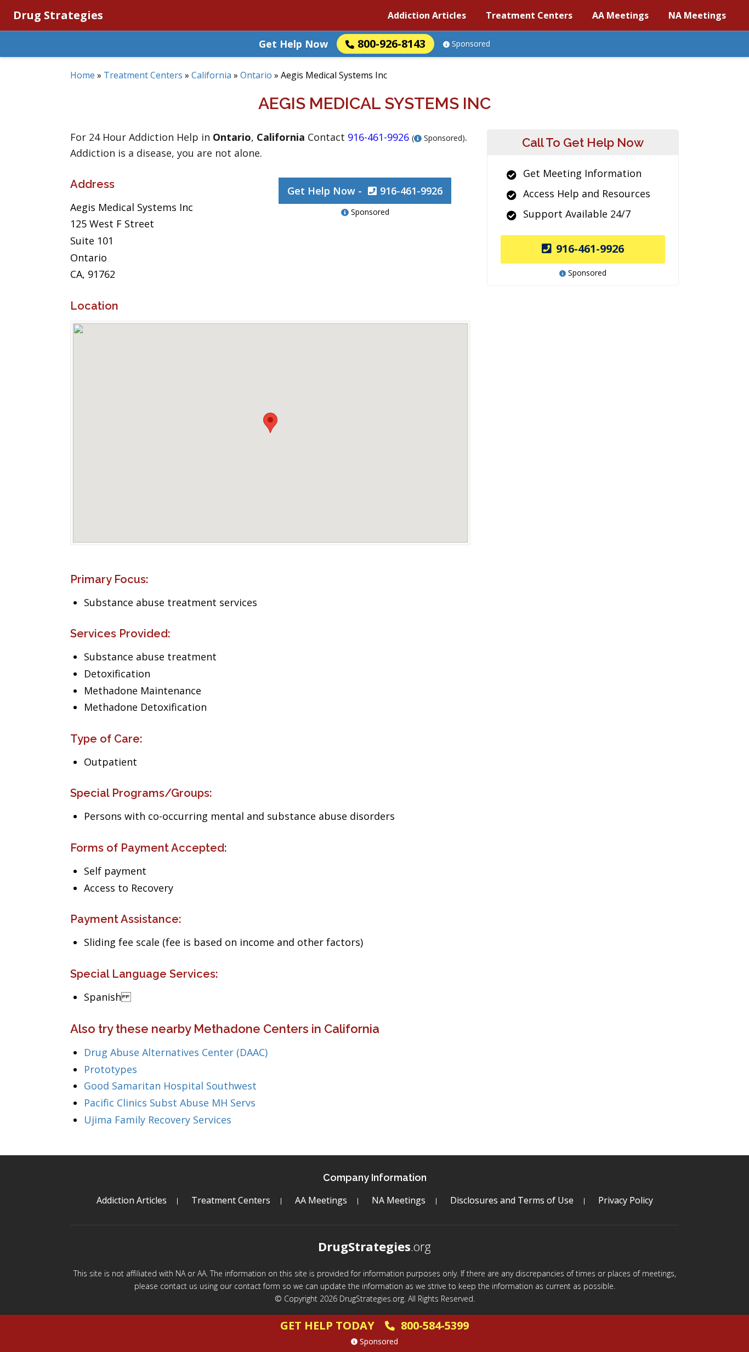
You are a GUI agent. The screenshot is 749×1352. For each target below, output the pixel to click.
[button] (270, 423)
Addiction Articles (427, 15)
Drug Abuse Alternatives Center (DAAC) (176, 1052)
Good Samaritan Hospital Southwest (170, 1085)
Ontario (256, 75)
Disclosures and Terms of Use (512, 1200)
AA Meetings (620, 15)
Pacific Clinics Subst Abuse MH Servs (170, 1102)
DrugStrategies (374, 1246)
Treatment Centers (529, 15)
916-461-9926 (590, 248)
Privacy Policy (625, 1200)
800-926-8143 (391, 43)
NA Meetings (697, 15)
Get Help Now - (364, 190)
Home (82, 75)
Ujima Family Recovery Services (157, 1119)
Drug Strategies (58, 15)
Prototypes (110, 1069)
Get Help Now (293, 43)
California (211, 75)
